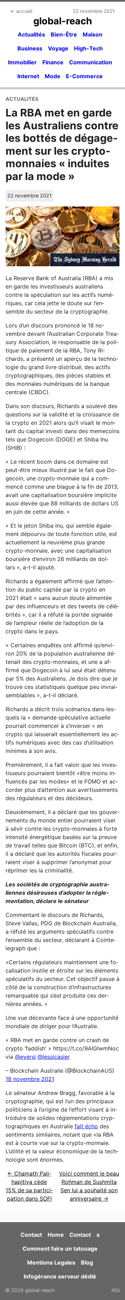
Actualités (31, 34)
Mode (52, 76)
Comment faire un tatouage (60, 1248)
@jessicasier (54, 1056)
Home (56, 1234)
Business (29, 48)
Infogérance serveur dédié (60, 1276)
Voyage (58, 48)
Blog (87, 1262)
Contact (31, 1234)
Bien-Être (64, 34)
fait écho (86, 1126)
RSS (115, 1290)
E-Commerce (84, 76)
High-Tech (88, 48)
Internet (28, 76)
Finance (53, 62)
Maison (92, 34)
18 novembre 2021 (30, 1078)
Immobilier (22, 62)
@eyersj (25, 1056)
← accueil (21, 11)
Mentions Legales (51, 1262)
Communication (90, 62)
